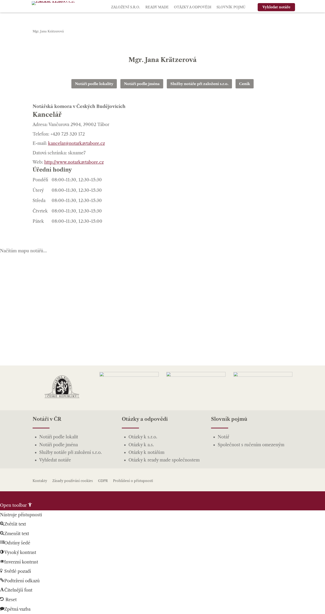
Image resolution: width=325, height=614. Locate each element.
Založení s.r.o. (125, 7)
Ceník (244, 83)
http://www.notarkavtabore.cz (74, 162)
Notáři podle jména (142, 83)
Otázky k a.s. (141, 444)
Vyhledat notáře (55, 460)
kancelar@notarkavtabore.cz (76, 143)
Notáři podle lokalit (58, 437)
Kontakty (40, 481)
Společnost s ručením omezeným (251, 444)
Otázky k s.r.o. (142, 437)
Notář (223, 437)
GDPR (103, 481)
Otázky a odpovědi (192, 7)
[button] (16, 505)
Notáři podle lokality (94, 83)
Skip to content (15, 495)
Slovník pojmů (231, 7)
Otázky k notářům (146, 452)
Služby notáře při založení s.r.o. (199, 83)
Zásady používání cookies (72, 481)
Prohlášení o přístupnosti (133, 481)
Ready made (157, 7)
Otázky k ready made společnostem (164, 460)
